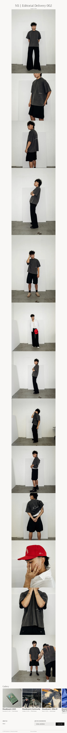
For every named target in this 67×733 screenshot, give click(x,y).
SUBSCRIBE (60, 724)
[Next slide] (63, 701)
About (4, 723)
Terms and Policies (33, 731)
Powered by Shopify (14, 731)
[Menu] (1, 1)
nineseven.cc (8, 731)
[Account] (62, 2)
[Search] (4, 2)
